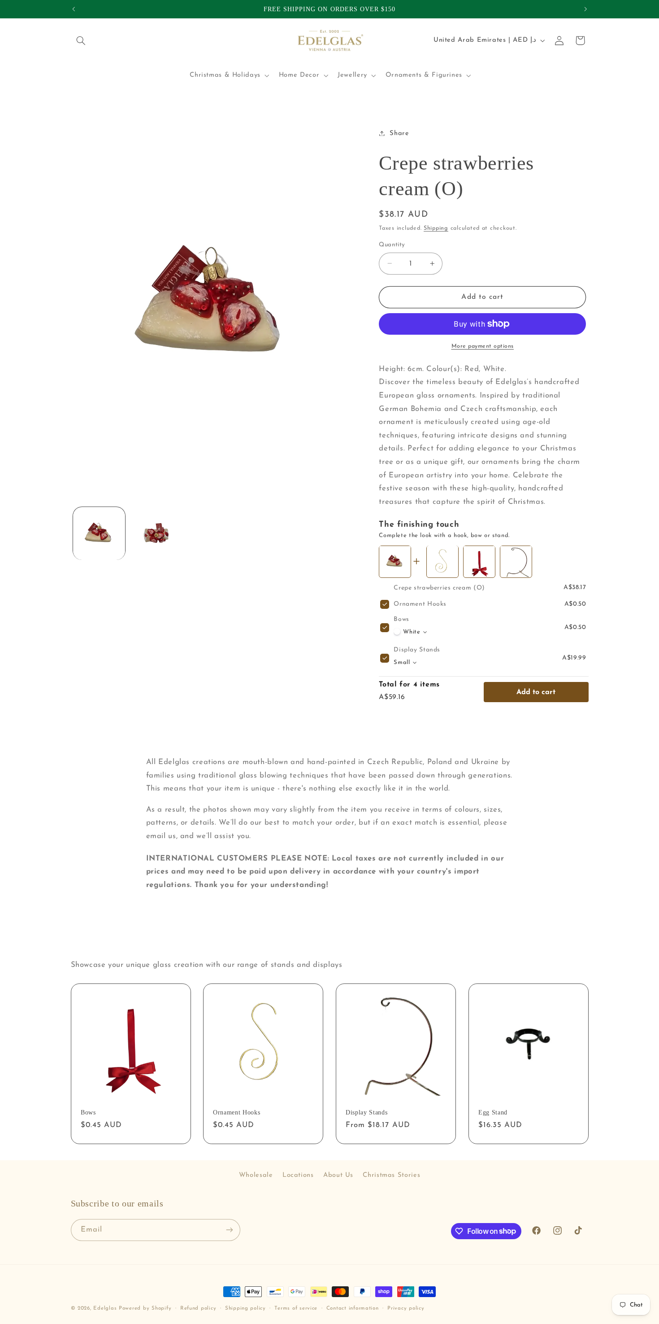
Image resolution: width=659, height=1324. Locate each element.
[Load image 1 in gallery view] (99, 533)
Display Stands (417, 650)
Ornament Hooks (420, 604)
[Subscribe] (229, 1230)
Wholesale (256, 1175)
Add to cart (535, 691)
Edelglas (106, 1308)
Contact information (352, 1308)
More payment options (482, 346)
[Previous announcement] (73, 9)
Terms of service (295, 1308)
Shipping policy (245, 1308)
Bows (401, 619)
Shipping (436, 228)
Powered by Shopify (145, 1308)
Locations (298, 1175)
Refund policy (198, 1308)
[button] (81, 40)
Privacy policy (405, 1308)
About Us (338, 1175)
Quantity (392, 245)
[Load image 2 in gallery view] (156, 533)
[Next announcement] (585, 9)
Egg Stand (492, 1112)
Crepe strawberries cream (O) (439, 587)
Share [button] (399, 133)
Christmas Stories (391, 1175)
